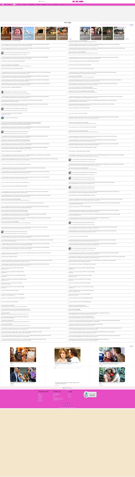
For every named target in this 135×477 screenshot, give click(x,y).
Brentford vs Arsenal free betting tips (83, 122)
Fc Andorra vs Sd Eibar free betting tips (84, 107)
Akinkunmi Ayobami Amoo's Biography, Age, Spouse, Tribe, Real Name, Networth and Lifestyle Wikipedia (110, 164)
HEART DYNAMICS (11, 320)
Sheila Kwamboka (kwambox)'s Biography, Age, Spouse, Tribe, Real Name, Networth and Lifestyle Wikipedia (111, 256)
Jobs (49, 4)
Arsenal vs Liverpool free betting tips (16, 40)
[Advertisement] (67, 13)
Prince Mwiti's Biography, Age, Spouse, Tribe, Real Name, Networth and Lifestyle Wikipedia (104, 72)
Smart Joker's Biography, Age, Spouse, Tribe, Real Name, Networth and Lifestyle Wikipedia (36, 57)
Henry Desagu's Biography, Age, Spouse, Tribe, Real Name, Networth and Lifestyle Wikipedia (105, 136)
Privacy (69, 393)
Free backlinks (40, 397)
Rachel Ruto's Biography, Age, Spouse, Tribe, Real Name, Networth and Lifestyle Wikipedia (104, 260)
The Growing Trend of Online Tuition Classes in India (22, 309)
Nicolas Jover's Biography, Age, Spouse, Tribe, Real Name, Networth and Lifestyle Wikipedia (37, 264)
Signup (77, 1)
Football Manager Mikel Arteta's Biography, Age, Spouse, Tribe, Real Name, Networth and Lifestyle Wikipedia (111, 48)
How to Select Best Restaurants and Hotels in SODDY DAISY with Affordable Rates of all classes (83, 159)
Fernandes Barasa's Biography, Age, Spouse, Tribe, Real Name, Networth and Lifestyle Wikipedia (106, 210)
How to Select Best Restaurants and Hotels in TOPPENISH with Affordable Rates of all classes (16, 108)
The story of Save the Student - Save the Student (88, 68)
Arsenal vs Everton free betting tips (82, 113)
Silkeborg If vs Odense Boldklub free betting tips (20, 279)
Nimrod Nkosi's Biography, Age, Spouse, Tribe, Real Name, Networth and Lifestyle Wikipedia (37, 48)
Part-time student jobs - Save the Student (85, 151)
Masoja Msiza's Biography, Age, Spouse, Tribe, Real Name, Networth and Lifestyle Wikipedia (37, 236)
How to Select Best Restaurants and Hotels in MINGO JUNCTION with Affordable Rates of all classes (17, 52)
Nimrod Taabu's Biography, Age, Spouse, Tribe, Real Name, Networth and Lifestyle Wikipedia (37, 171)
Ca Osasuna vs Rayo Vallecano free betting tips (20, 275)
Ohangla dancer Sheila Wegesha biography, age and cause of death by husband (99, 339)
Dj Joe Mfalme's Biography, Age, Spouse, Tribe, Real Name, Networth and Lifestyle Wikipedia (38, 243)
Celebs (19, 4)
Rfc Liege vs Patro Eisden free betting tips (18, 68)
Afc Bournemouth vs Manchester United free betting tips (23, 164)
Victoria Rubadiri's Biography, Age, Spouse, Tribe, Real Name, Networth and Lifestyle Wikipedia (106, 57)
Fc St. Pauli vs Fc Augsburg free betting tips (18, 294)
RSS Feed (70, 397)
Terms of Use (70, 394)
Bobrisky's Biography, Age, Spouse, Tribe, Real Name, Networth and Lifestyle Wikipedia (103, 182)
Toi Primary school (40, 396)
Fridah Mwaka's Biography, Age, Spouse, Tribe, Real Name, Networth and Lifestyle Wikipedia (105, 83)
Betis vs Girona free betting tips (14, 301)
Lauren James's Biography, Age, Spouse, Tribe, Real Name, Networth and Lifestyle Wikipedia (37, 44)
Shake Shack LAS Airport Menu (82, 305)
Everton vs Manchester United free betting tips (87, 87)
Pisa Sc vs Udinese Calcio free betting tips (85, 294)
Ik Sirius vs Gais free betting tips (14, 290)
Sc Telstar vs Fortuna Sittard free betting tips (18, 286)
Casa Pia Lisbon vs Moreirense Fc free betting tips (21, 186)
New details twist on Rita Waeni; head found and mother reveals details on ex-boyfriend (35, 339)
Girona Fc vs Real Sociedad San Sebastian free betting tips (91, 61)
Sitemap (69, 396)
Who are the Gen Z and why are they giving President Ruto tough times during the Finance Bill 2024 (107, 320)
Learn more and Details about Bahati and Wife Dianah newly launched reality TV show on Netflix (39, 335)
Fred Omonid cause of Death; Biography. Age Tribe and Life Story (94, 324)
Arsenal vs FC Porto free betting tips (83, 236)
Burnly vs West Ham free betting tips (16, 199)
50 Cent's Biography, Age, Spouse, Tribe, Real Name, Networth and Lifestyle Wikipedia (35, 214)
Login (73, 1)
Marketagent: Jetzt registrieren (13, 256)
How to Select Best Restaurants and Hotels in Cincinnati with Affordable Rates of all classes (82, 222)
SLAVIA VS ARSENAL (79, 76)
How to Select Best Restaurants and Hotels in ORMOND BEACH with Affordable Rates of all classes (84, 172)
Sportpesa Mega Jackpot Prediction (57, 398)
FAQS (69, 395)
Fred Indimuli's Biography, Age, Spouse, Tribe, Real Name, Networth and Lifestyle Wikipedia (37, 143)
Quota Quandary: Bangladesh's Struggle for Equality (21, 316)
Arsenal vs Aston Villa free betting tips (16, 151)
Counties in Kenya (40, 395)
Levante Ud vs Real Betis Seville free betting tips (88, 290)
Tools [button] (62, 4)
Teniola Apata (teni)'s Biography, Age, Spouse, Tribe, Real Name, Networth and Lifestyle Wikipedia (106, 44)
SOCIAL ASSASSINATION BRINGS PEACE (88, 316)
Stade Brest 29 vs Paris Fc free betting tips (85, 279)
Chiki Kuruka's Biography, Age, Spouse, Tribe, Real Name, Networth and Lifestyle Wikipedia (104, 100)
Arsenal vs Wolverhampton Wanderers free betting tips (90, 147)
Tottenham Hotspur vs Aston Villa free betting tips (88, 91)
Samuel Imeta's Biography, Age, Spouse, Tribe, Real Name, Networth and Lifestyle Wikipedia (104, 243)
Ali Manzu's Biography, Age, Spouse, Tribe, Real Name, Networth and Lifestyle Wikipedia (36, 136)
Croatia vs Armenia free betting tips (82, 40)
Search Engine (40, 398)
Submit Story (81, 1)
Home (5, 4)
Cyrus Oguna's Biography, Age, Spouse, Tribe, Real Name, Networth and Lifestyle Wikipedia (37, 206)
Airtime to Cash (56, 4)
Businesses (44, 4)
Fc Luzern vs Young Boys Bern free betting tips (87, 286)
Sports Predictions (31, 4)
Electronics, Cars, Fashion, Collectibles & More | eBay (22, 182)
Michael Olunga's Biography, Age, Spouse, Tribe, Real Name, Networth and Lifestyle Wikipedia (38, 195)
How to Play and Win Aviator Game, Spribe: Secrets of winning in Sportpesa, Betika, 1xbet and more (107, 335)
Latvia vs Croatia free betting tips (14, 221)
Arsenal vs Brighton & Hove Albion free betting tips (89, 264)
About (9, 4)
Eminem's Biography (77, 309)
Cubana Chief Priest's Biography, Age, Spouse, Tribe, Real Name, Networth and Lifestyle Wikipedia (39, 260)
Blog (14, 4)
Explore (38, 4)
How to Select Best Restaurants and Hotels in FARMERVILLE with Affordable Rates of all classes (83, 248)
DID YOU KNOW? (9, 324)
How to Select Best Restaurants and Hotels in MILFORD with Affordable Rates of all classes (15, 231)
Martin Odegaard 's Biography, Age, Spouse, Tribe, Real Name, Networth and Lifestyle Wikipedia (106, 143)
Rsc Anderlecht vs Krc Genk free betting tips (86, 275)
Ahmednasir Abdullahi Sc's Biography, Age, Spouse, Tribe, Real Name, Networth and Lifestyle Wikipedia (109, 96)
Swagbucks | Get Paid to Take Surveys (16, 87)
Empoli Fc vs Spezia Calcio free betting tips (18, 271)
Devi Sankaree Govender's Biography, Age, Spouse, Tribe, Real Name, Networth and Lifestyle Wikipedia (109, 199)
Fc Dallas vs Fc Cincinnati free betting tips (85, 206)
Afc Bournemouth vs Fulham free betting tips (19, 61)
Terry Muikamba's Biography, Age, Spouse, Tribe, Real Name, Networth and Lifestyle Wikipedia (38, 72)
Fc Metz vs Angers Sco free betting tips (17, 113)
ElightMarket (74, 407)
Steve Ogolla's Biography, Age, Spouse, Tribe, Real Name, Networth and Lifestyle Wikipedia (37, 96)
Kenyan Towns (40, 394)
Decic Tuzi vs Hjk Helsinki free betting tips (85, 301)
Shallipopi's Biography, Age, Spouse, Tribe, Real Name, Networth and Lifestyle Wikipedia (36, 147)
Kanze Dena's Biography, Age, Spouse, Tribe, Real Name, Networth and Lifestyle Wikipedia (36, 191)
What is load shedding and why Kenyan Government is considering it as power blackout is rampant (106, 191)
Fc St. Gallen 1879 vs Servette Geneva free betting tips (11, 117)
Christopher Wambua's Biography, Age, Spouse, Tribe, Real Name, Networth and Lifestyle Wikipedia (107, 214)
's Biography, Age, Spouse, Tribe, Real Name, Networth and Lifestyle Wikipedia (32, 100)
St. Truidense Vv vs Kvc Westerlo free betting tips (88, 271)
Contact (24, 4)
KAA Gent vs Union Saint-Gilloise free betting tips (21, 210)
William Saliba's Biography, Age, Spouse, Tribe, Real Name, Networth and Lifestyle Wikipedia (37, 83)
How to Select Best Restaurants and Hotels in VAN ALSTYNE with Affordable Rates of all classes (16, 131)
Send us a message (55, 395)
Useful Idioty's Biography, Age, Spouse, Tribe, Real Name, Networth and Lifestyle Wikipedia (37, 76)
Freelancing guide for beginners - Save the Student (88, 195)
